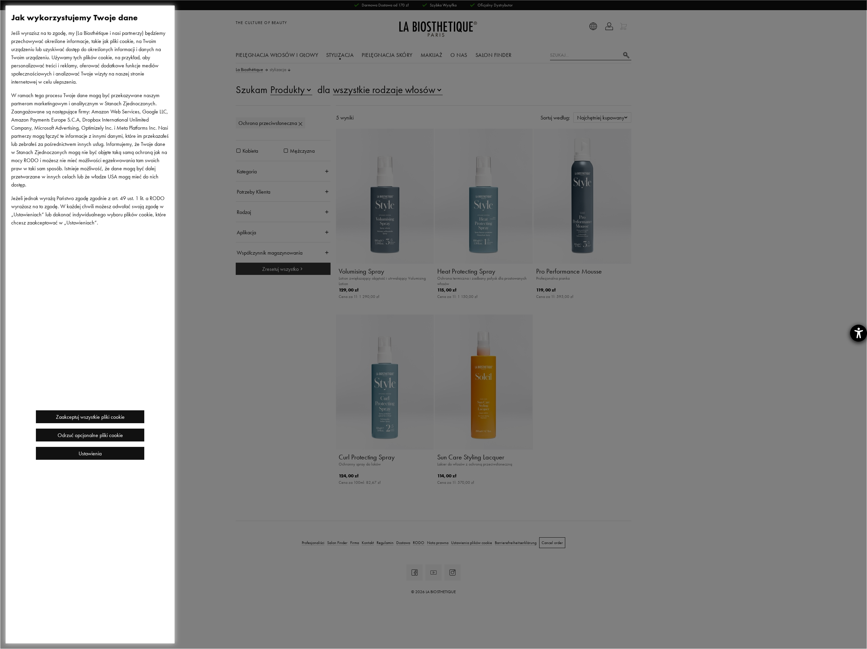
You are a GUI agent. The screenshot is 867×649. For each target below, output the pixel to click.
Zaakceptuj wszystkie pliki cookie (90, 416)
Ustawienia (90, 453)
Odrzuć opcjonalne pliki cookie (90, 435)
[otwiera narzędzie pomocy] (858, 333)
